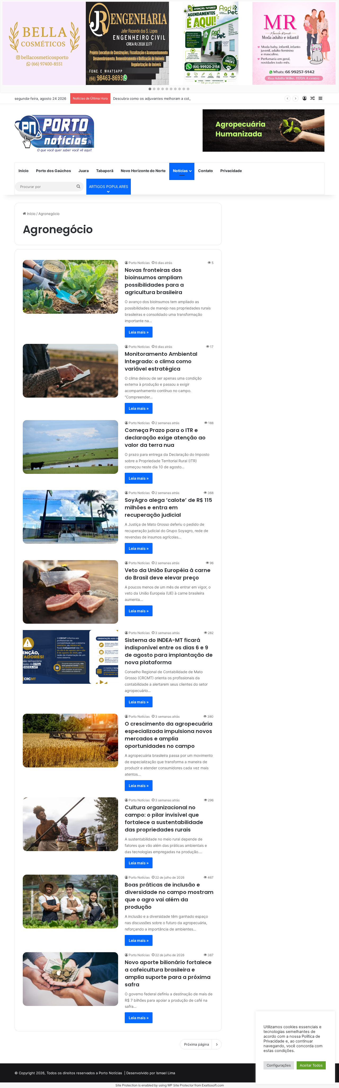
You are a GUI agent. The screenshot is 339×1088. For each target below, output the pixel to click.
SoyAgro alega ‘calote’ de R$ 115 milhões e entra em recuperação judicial (168, 507)
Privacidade (231, 170)
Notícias (180, 170)
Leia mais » (139, 332)
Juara (83, 170)
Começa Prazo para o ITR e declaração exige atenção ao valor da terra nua (165, 437)
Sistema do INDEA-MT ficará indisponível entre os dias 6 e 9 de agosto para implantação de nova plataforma (169, 651)
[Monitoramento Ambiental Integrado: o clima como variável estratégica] (70, 371)
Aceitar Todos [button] (311, 1065)
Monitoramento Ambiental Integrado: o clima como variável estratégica (161, 361)
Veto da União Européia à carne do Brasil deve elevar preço (168, 574)
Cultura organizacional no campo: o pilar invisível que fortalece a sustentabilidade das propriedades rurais (164, 818)
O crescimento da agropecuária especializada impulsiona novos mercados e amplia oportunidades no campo (168, 735)
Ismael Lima (165, 1073)
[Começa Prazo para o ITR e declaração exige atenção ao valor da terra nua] (70, 447)
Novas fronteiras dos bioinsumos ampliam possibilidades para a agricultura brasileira (154, 281)
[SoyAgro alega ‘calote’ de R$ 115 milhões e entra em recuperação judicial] (70, 517)
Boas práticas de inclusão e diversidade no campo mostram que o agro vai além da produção (169, 896)
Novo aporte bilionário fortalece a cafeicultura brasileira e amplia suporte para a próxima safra (168, 973)
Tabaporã (104, 170)
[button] (150, 89)
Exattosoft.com (213, 1085)
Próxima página (196, 1044)
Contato (205, 170)
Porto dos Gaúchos (53, 170)
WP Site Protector (180, 1085)
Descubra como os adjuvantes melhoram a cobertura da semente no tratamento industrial (187, 98)
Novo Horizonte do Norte (143, 170)
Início (24, 170)
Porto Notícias (139, 263)
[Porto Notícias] (54, 133)
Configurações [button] (279, 1065)
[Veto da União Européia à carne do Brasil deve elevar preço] (70, 592)
